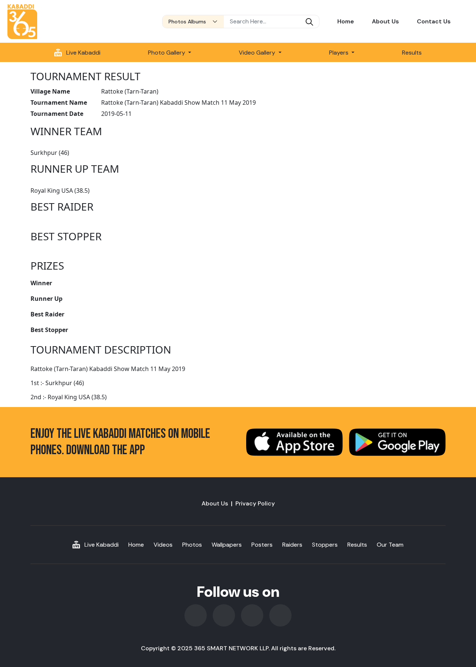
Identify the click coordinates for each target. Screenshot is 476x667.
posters (262, 545)
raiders (292, 545)
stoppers (325, 545)
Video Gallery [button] (258, 52)
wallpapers (227, 545)
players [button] (339, 52)
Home (345, 21)
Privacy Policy (255, 503)
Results (412, 52)
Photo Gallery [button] (167, 52)
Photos (192, 545)
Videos (163, 545)
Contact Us (434, 21)
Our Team (390, 545)
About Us (385, 21)
